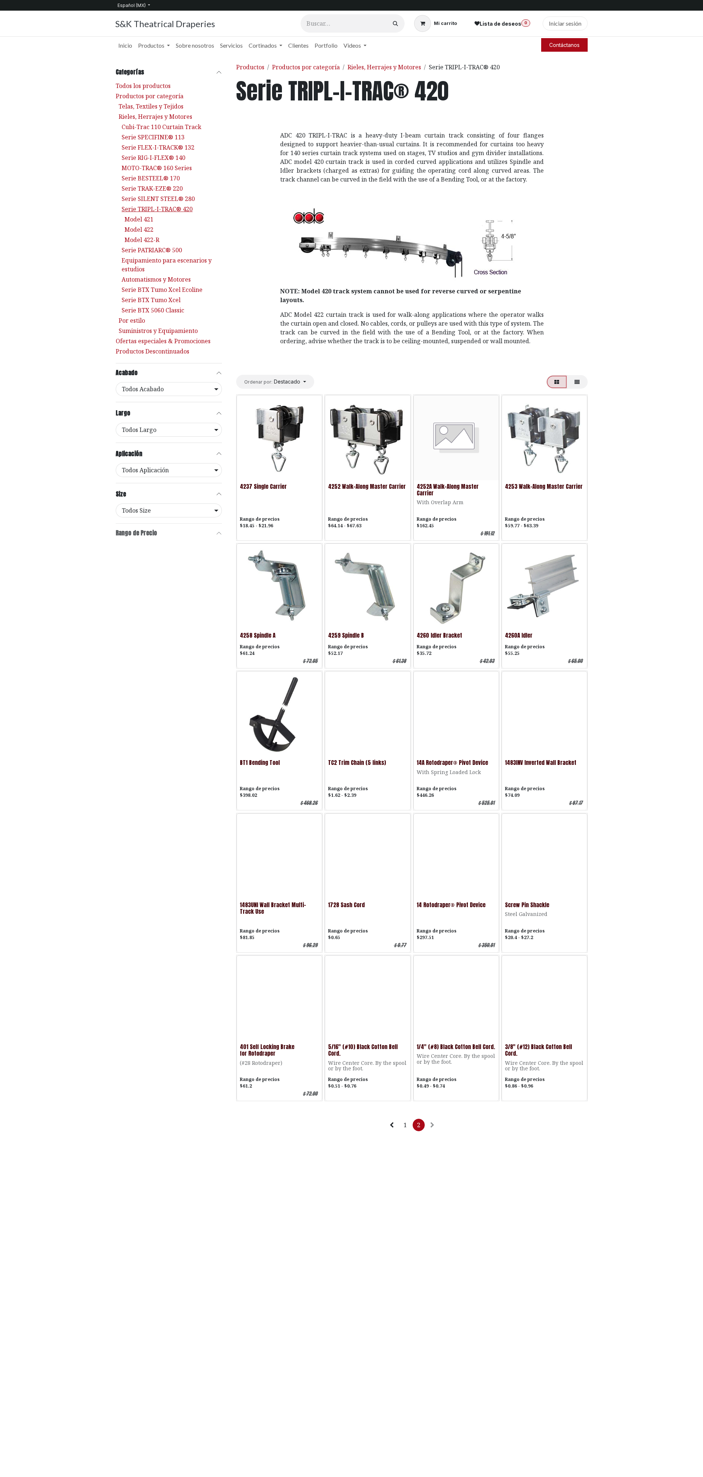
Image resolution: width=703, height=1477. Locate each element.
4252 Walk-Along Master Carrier (367, 486)
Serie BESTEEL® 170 (151, 178)
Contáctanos (564, 45)
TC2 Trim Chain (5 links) (357, 762)
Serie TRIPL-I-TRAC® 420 (157, 209)
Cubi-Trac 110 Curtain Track (161, 127)
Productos (250, 67)
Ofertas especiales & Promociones (163, 341)
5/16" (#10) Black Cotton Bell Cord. (363, 1050)
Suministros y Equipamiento (158, 331)
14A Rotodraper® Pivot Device (452, 762)
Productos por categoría (149, 96)
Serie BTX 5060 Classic (153, 310)
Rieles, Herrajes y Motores (155, 117)
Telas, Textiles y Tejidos (151, 106)
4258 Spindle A (257, 635)
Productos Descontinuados (152, 351)
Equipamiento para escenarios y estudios (167, 264)
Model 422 (138, 230)
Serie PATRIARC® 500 (152, 250)
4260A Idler (518, 635)
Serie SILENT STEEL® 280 (158, 199)
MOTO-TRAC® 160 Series (157, 168)
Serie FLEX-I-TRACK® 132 (158, 147)
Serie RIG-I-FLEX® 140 (153, 158)
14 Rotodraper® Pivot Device (451, 905)
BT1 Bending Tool (260, 762)
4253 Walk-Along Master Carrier (544, 486)
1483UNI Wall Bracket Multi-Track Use (273, 908)
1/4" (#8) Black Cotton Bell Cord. (456, 1046)
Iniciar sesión (565, 23)
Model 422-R (141, 240)
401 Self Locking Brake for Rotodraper (267, 1050)
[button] (275, 381)
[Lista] (577, 382)
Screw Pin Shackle (527, 905)
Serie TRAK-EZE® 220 (152, 188)
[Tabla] (556, 382)
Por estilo (132, 320)
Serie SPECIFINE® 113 (153, 137)
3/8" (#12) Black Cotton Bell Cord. (538, 1050)
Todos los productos (143, 86)
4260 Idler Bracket (439, 635)
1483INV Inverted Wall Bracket (540, 762)
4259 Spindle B (346, 635)
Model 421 (138, 219)
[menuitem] (125, 45)
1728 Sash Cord (346, 905)
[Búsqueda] (395, 23)
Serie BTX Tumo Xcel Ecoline (162, 290)
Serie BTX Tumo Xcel (151, 300)
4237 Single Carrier (263, 486)
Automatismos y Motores (156, 279)
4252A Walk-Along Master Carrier (448, 489)
